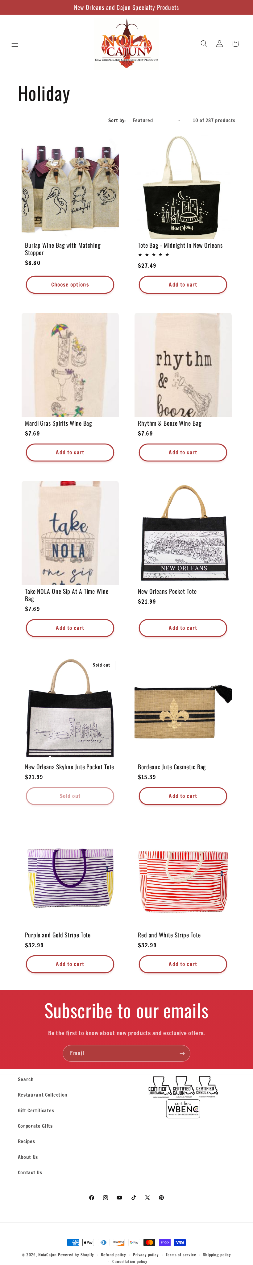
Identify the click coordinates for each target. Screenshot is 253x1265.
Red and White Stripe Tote (169, 935)
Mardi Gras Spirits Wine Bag (58, 423)
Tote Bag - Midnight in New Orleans (180, 245)
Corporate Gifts (35, 1125)
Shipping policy (217, 1255)
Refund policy (113, 1255)
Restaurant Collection (43, 1094)
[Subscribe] (182, 1053)
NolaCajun (47, 1255)
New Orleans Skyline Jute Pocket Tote (69, 767)
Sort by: (117, 120)
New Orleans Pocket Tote (167, 591)
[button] (15, 44)
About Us (28, 1156)
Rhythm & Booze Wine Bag (170, 423)
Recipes (26, 1141)
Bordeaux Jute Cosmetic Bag (172, 767)
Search (26, 1079)
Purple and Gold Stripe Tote (58, 935)
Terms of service (181, 1255)
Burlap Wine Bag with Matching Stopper (63, 249)
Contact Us (30, 1172)
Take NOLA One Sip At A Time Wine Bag (67, 595)
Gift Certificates (36, 1110)
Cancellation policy (129, 1261)
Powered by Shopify (76, 1255)
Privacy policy (146, 1255)
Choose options (70, 284)
